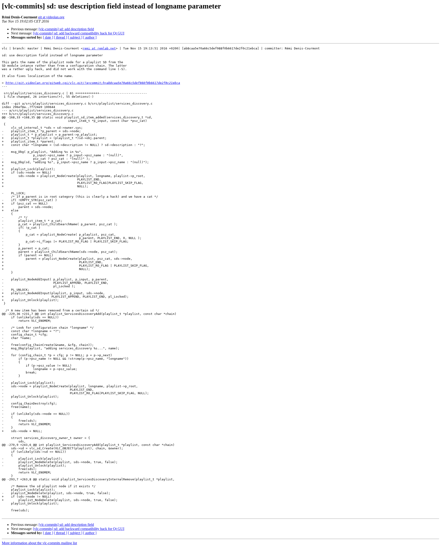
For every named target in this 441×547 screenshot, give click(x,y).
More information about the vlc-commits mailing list (39, 543)
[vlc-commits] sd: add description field (66, 29)
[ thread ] (60, 37)
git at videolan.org (51, 17)
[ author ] (89, 37)
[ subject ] (75, 37)
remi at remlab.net (99, 48)
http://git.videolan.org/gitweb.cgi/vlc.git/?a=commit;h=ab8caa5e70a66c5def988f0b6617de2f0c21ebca (93, 83)
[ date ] (48, 37)
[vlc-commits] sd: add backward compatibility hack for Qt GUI (78, 33)
